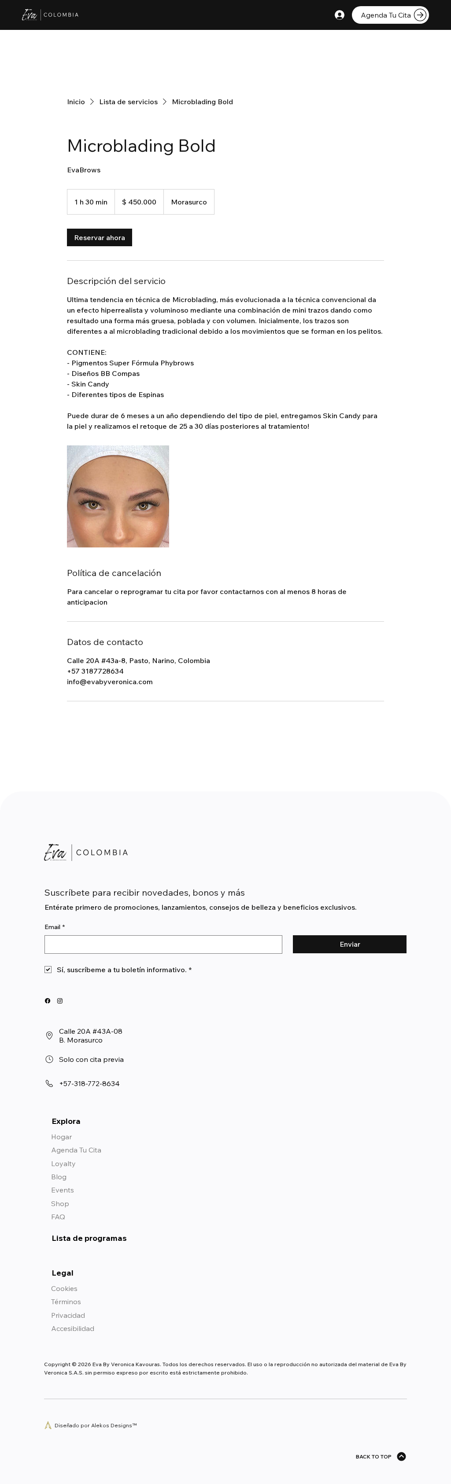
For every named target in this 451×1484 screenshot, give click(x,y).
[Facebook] (47, 1000)
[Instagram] (59, 1000)
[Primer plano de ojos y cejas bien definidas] (118, 496)
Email (54, 927)
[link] (99, 237)
